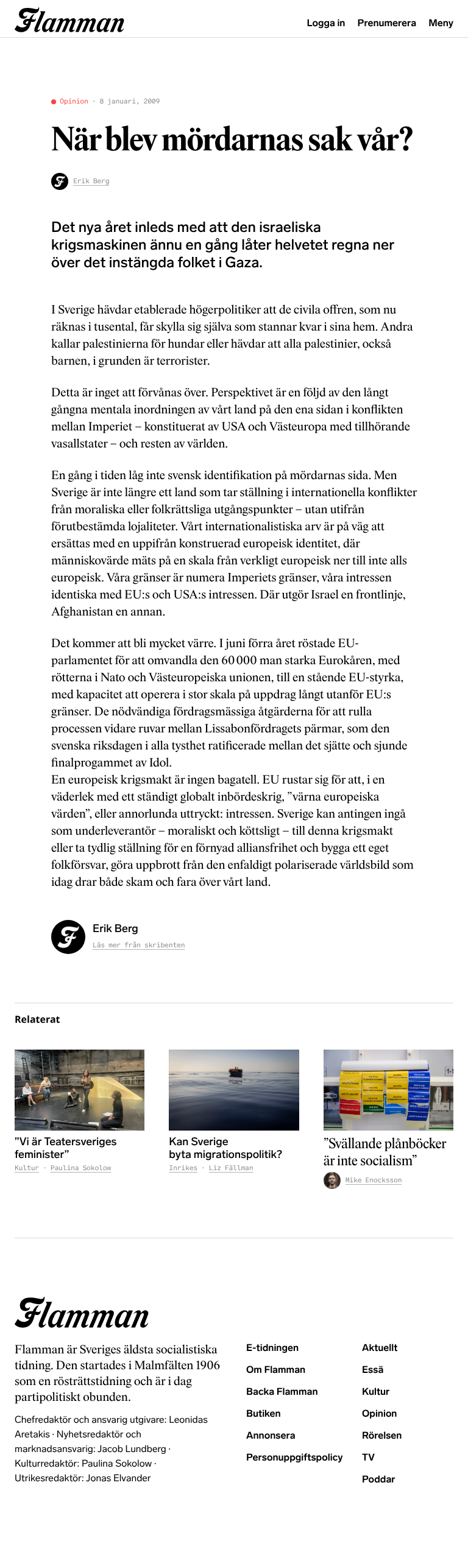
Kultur (27, 1168)
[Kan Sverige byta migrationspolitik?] (234, 1090)
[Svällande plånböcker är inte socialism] (388, 1090)
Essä (372, 1370)
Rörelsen (382, 1436)
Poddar (378, 1480)
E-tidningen (272, 1348)
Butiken (263, 1414)
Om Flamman (275, 1370)
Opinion (74, 101)
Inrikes (183, 1168)
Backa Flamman (282, 1392)
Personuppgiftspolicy (294, 1458)
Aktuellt (379, 1348)
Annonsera (271, 1436)
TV (368, 1458)
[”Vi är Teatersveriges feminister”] (79, 1090)
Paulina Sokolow (81, 1168)
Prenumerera (387, 23)
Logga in (326, 23)
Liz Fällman (231, 1168)
